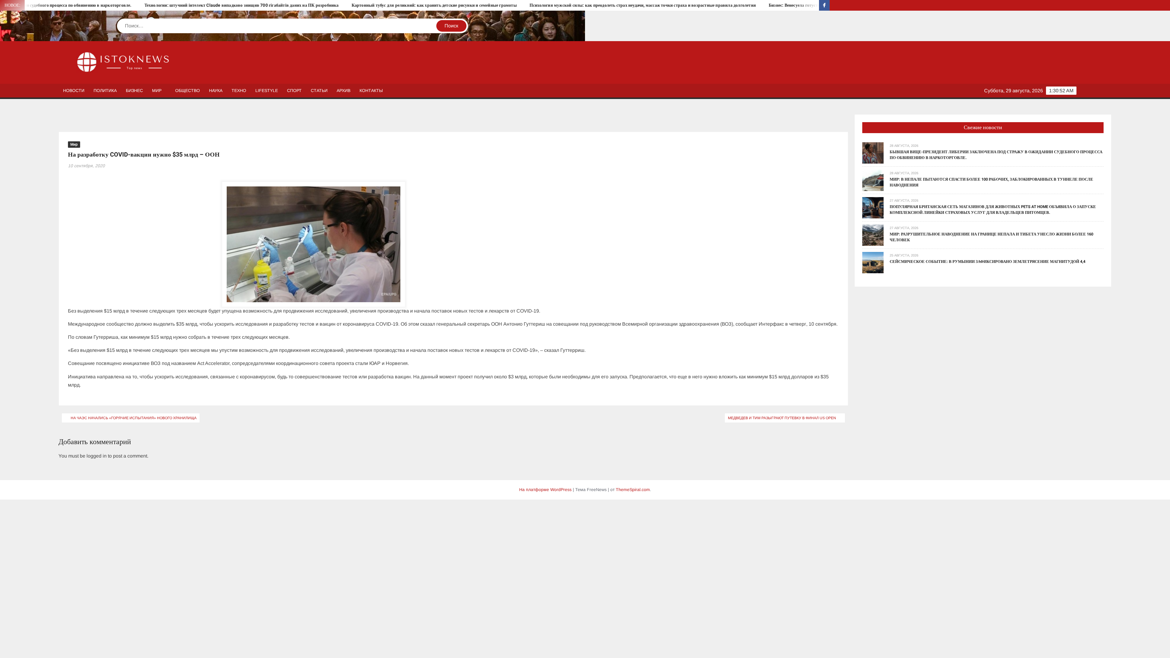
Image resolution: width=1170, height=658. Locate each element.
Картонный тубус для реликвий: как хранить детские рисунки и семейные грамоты (365, 5)
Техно (239, 90)
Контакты (371, 90)
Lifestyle (266, 90)
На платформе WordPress (545, 489)
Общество (187, 90)
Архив (343, 90)
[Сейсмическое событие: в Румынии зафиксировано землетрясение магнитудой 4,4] (873, 262)
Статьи (319, 90)
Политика (105, 90)
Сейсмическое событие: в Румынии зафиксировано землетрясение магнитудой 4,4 (987, 261)
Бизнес (134, 90)
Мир (156, 90)
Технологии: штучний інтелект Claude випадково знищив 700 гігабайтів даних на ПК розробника (173, 5)
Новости (73, 90)
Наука (215, 90)
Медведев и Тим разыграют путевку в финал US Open (782, 418)
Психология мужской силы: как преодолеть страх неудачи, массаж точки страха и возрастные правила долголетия (574, 5)
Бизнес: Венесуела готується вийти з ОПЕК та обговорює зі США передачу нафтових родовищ (793, 5)
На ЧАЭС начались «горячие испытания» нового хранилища (134, 418)
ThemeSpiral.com (633, 489)
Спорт (294, 90)
